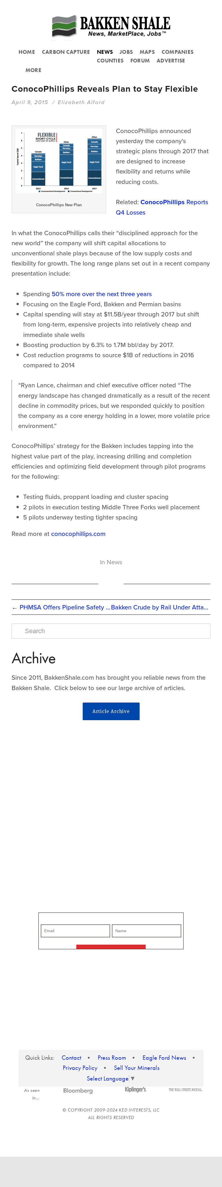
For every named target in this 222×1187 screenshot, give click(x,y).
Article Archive (111, 711)
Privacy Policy (80, 1068)
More (33, 70)
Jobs (126, 52)
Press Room (112, 1057)
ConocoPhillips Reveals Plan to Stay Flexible (105, 88)
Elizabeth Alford (81, 102)
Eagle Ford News (164, 1057)
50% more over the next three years (102, 293)
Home (26, 52)
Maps (147, 52)
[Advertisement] (111, 770)
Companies (177, 52)
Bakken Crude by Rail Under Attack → (160, 606)
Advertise (171, 60)
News (105, 52)
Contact (71, 1057)
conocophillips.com (78, 533)
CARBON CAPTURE (66, 52)
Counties (110, 60)
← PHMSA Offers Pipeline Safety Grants (61, 606)
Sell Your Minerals (137, 1068)
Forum (140, 60)
